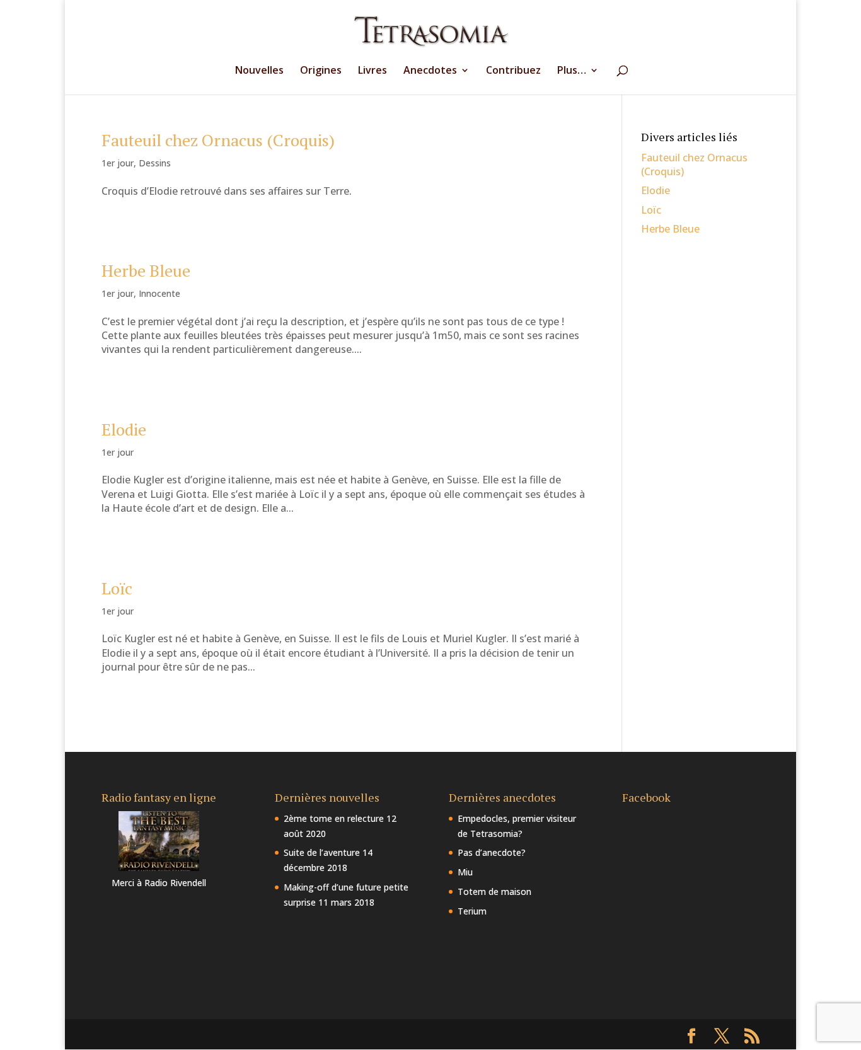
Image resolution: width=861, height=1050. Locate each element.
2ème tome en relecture (334, 818)
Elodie (123, 429)
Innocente (159, 293)
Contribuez (513, 71)
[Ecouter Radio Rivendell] (158, 868)
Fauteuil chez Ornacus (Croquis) (218, 140)
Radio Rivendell (175, 883)
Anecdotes (430, 71)
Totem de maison (494, 891)
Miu (465, 872)
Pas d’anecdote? (492, 852)
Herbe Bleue (145, 270)
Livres (372, 71)
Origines (321, 71)
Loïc (116, 588)
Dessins (155, 163)
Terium (472, 911)
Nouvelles (259, 71)
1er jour (117, 163)
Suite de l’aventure (322, 852)
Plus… (571, 71)
